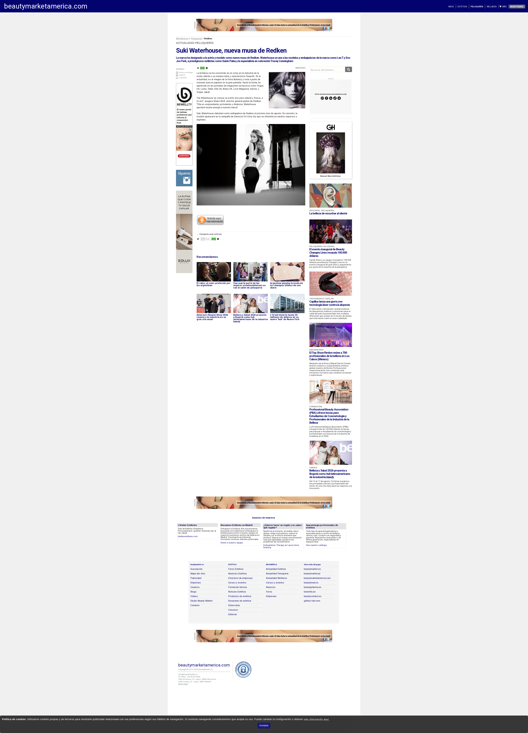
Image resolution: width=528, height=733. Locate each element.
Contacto (195, 605)
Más (504, 6)
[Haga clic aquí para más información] (210, 224)
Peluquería (477, 6)
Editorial (232, 614)
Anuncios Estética (237, 574)
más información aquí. (317, 719)
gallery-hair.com (312, 601)
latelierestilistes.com (188, 536)
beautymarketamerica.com (45, 6)
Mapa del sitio (197, 574)
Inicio (451, 6)
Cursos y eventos (237, 583)
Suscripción (196, 569)
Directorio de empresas (240, 578)
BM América (182, 38)
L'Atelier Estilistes (187, 525)
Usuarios (195, 587)
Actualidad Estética (276, 569)
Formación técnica (237, 587)
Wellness (492, 6)
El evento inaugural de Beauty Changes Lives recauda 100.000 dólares (328, 253)
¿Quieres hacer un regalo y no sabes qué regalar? (282, 526)
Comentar (183, 78)
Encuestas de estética (239, 601)
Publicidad (195, 578)
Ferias (313, 468)
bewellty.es (310, 592)
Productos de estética (239, 596)
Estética (462, 6)
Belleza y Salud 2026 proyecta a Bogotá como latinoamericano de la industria (329, 474)
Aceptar (264, 725)
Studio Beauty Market (201, 601)
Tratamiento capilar (321, 299)
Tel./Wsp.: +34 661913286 (189, 677)
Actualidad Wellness (276, 578)
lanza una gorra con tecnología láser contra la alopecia (329, 303)
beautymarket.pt (312, 574)
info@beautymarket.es (187, 674)
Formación (315, 406)
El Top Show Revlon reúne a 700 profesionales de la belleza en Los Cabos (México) (329, 356)
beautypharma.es (312, 587)
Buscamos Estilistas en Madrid (236, 525)
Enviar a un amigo (186, 72)
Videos (194, 596)
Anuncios (270, 587)
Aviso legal (183, 684)
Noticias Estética (237, 592)
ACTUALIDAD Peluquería (195, 42)
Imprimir (182, 75)
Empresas (195, 583)
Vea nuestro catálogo (316, 545)
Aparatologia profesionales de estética (322, 526)
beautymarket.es (312, 569)
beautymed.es (311, 583)
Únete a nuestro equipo (232, 543)
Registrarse (516, 6)
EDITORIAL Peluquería (321, 210)
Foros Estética (235, 569)
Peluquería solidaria (321, 246)
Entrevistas (234, 605)
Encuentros (316, 350)
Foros (269, 592)
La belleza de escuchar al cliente (328, 213)
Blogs (193, 592)
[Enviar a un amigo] (205, 239)
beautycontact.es (312, 596)
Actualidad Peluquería (277, 574)
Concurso (233, 610)
